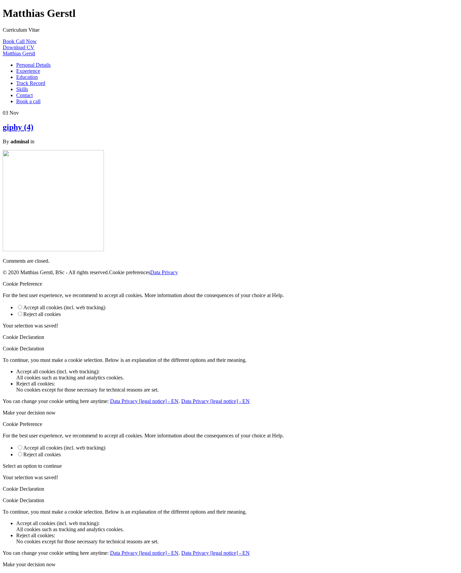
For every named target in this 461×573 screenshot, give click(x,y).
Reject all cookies (42, 314)
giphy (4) (18, 127)
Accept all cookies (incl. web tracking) (64, 307)
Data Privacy (164, 272)
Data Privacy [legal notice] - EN (144, 401)
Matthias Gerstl (19, 53)
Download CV (18, 47)
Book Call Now (20, 41)
